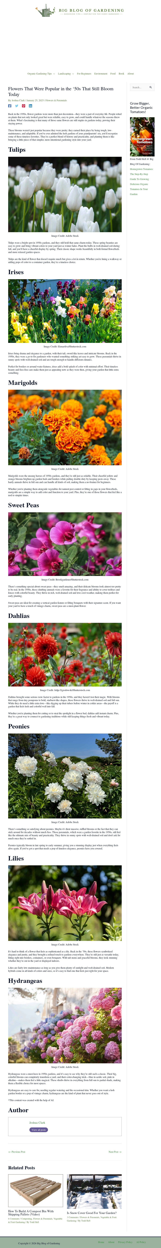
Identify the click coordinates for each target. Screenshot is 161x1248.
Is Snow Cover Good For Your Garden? (92, 1213)
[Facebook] (9, 105)
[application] (53, 73)
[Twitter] (16, 105)
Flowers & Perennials (56, 100)
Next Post (115, 1151)
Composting (26, 1218)
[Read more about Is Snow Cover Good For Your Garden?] (94, 1191)
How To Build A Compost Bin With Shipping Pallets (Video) (31, 1212)
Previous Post (16, 1151)
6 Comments (13, 1218)
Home (101, 1242)
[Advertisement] (80, 44)
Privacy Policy (125, 1242)
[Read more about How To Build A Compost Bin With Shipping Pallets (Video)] (35, 1190)
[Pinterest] (23, 105)
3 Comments (72, 1217)
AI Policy (141, 1242)
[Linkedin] (30, 105)
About (111, 1242)
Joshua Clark (37, 1122)
